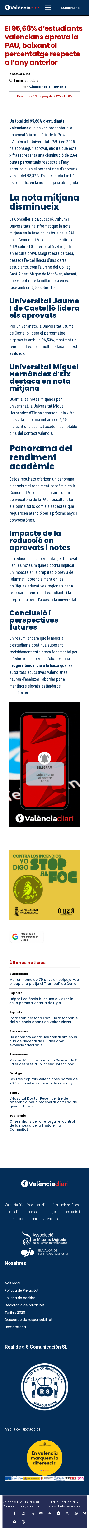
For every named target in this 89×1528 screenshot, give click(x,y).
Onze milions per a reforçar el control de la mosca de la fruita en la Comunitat (42, 1125)
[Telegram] (58, 1513)
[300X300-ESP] (44, 885)
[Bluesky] (84, 1513)
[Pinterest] (36, 844)
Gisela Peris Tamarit (47, 87)
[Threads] (23, 1522)
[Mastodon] (14, 1522)
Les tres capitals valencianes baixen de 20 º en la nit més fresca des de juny (43, 1081)
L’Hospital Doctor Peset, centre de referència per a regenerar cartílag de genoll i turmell (43, 1102)
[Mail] (40, 1513)
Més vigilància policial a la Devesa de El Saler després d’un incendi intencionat (43, 1062)
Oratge (15, 1073)
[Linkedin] (32, 1513)
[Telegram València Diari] (44, 830)
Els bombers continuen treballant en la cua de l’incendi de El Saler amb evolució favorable (43, 1041)
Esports (16, 993)
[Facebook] (14, 844)
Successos (18, 973)
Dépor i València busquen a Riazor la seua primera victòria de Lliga (41, 1000)
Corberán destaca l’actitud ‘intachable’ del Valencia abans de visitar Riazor (43, 1020)
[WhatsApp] (47, 844)
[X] (25, 844)
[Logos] (44, 1478)
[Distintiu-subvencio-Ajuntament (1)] (44, 1458)
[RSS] (49, 1513)
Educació (19, 74)
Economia (17, 1115)
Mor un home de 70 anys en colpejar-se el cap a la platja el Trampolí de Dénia (44, 981)
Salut (14, 1092)
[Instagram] (23, 1513)
